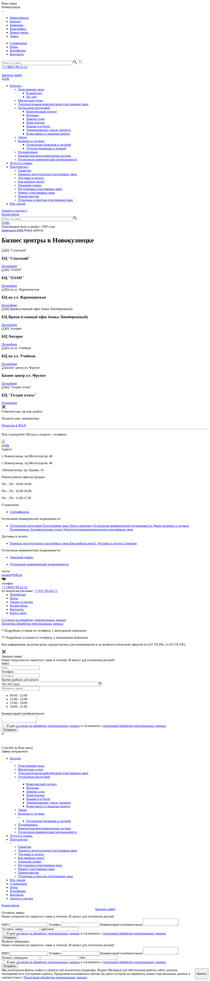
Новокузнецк (19, 32)
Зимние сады (35, 119)
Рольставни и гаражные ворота (48, 133)
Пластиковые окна (31, 89)
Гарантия (24, 170)
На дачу (31, 96)
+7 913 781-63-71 (45, 591)
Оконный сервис (30, 185)
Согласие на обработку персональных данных (34, 620)
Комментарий (121, 924)
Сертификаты (19, 512)
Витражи (32, 115)
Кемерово (16, 25)
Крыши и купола (38, 126)
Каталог (16, 85)
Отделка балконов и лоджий (46, 148)
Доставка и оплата (31, 178)
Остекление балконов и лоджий (48, 144)
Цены (14, 47)
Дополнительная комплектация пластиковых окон (53, 104)
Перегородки (35, 122)
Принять (201, 973)
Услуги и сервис (21, 163)
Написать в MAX (14, 425)
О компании (18, 43)
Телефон (55, 924)
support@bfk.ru (12, 575)
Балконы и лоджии (31, 141)
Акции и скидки (14, 210)
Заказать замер (12, 75)
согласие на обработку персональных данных (48, 726)
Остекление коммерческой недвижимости (47, 159)
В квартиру (34, 93)
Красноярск (18, 29)
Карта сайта (18, 613)
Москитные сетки (30, 100)
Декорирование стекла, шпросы (48, 130)
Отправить (9, 729)
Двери (22, 137)
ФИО (5, 924)
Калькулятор (10, 214)
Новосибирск (19, 17)
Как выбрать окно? (31, 181)
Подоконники (28, 152)
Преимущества (28, 196)
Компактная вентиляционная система (44, 155)
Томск (14, 36)
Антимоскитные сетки (46, 529)
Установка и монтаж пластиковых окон (45, 200)
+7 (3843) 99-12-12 (14, 67)
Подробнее (9, 266)
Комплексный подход (41, 111)
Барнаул (15, 21)
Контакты (17, 54)
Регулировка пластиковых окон (40, 189)
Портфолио (18, 50)
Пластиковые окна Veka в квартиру (68, 525)
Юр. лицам (17, 203)
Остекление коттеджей (34, 108)
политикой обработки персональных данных (134, 726)
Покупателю (19, 167)
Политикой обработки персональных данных (55, 977)
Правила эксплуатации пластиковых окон (47, 174)
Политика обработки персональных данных (32, 623)
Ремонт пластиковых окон (36, 192)
